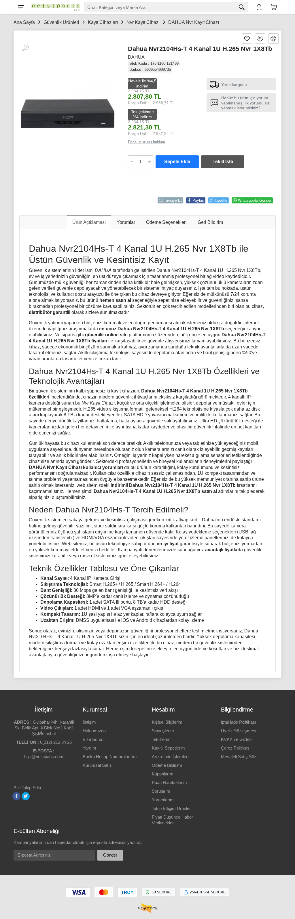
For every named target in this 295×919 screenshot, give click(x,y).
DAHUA (136, 57)
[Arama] (241, 7)
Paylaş (198, 200)
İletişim (89, 722)
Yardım (89, 748)
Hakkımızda (94, 730)
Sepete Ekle (177, 161)
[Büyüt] (25, 48)
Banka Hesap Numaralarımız (110, 756)
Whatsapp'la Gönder (254, 200)
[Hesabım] (258, 7)
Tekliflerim (161, 739)
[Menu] (21, 7)
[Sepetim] (273, 7)
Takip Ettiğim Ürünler (171, 808)
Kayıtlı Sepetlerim (168, 748)
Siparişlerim (163, 730)
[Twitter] (26, 796)
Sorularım (161, 791)
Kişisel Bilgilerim (167, 722)
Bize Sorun (93, 739)
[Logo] (54, 7)
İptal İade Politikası (238, 722)
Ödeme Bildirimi (167, 765)
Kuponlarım (162, 773)
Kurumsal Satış (97, 765)
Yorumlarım (163, 799)
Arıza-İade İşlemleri (170, 756)
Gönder (110, 855)
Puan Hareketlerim (169, 782)
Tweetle (221, 200)
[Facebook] (16, 796)
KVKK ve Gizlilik (236, 739)
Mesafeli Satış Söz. (239, 756)
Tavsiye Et (173, 200)
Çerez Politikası (236, 748)
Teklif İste (223, 161)
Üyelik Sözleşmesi (238, 730)
